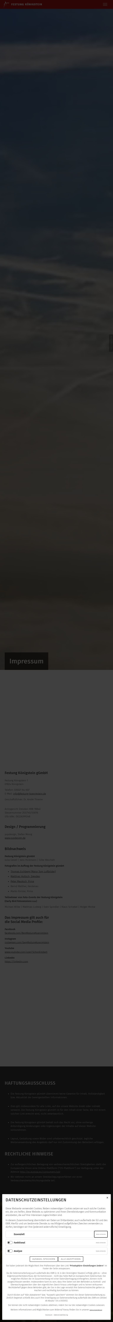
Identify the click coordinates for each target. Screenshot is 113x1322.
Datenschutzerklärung (96, 1310)
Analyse (18, 1251)
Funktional (19, 1242)
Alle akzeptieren (71, 1259)
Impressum (48, 1315)
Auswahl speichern (43, 1259)
